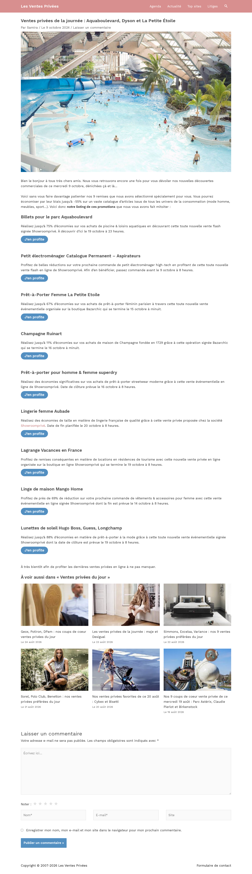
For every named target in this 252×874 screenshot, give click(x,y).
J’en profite (34, 239)
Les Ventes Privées (40, 6)
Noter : (26, 804)
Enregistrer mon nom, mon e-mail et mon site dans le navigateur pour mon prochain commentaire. (104, 830)
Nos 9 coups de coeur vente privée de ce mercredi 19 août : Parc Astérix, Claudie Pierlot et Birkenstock (196, 702)
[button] (226, 6)
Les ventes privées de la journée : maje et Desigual (125, 634)
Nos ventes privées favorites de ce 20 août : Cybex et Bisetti (125, 699)
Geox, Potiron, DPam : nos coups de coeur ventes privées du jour (53, 634)
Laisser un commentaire (92, 27)
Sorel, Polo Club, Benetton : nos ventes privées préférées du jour (51, 699)
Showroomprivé (33, 425)
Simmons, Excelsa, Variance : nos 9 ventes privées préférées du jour (197, 634)
